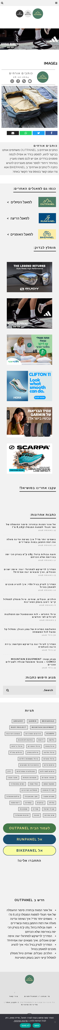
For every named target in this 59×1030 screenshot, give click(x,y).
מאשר (36, 1025)
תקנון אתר (11, 1002)
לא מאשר (25, 1025)
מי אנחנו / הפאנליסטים (37, 996)
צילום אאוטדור (13, 796)
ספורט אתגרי (48, 796)
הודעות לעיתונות (25, 740)
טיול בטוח (50, 746)
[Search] (2, 3)
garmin (32, 721)
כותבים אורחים (21, 73)
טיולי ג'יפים (17, 746)
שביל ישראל (49, 809)
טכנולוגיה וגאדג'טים (26, 771)
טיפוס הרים (49, 765)
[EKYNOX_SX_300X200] (29, 276)
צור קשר (13, 996)
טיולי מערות (49, 759)
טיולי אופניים (34, 746)
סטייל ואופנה (48, 790)
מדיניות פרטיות (29, 1004)
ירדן (9, 771)
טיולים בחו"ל (16, 752)
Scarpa (50, 733)
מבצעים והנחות (29, 777)
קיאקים (40, 802)
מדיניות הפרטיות (21, 1021)
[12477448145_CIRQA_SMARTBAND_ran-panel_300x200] (29, 422)
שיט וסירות (49, 815)
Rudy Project (18, 727)
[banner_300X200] (29, 385)
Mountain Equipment (43, 727)
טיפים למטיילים (47, 771)
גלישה (51, 740)
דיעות (40, 740)
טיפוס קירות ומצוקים (29, 765)
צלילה (51, 802)
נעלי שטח (34, 784)
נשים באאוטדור (17, 784)
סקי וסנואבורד (31, 796)
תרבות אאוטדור (22, 815)
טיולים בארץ (32, 752)
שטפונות (23, 809)
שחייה (35, 809)
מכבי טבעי (12, 777)
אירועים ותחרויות (33, 733)
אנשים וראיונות (13, 733)
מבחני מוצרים (48, 777)
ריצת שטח (15, 802)
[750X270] (29, 38)
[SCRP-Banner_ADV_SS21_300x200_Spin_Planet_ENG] (29, 458)
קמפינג (28, 802)
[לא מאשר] (55, 1021)
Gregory (18, 721)
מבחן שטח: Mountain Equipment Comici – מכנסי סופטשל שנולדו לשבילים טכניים (31, 662)
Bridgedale (48, 721)
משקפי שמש (49, 784)
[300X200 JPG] (29, 313)
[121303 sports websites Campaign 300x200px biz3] (29, 349)
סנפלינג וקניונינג (29, 790)
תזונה (36, 815)
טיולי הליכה (49, 752)
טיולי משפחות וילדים (29, 759)
